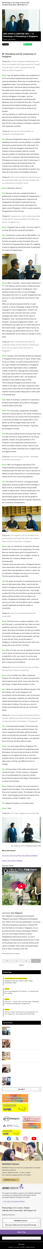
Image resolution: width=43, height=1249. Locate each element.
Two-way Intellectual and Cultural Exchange (20, 1225)
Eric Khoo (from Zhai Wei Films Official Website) (20, 855)
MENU (39, 3)
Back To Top (21, 1232)
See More (21, 1089)
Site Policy (21, 1244)
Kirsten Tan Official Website (12, 860)
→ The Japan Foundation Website (13, 1201)
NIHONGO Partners (10, 1180)
